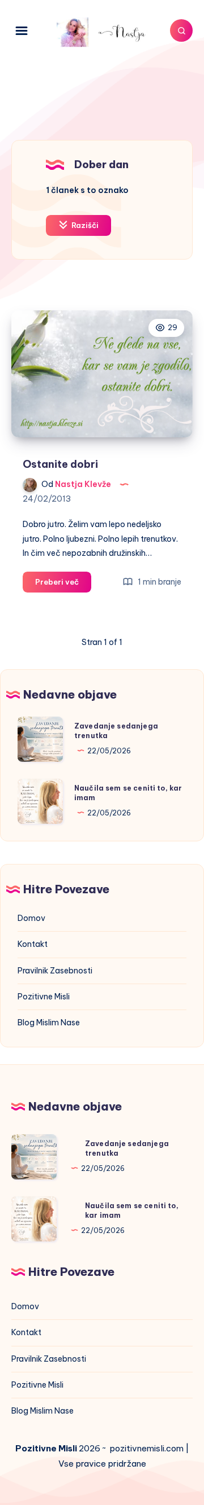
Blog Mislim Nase (49, 1022)
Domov (31, 918)
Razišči (84, 225)
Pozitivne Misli (44, 996)
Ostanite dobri (60, 464)
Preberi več (63, 585)
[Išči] (181, 30)
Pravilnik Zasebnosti (55, 971)
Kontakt (33, 944)
